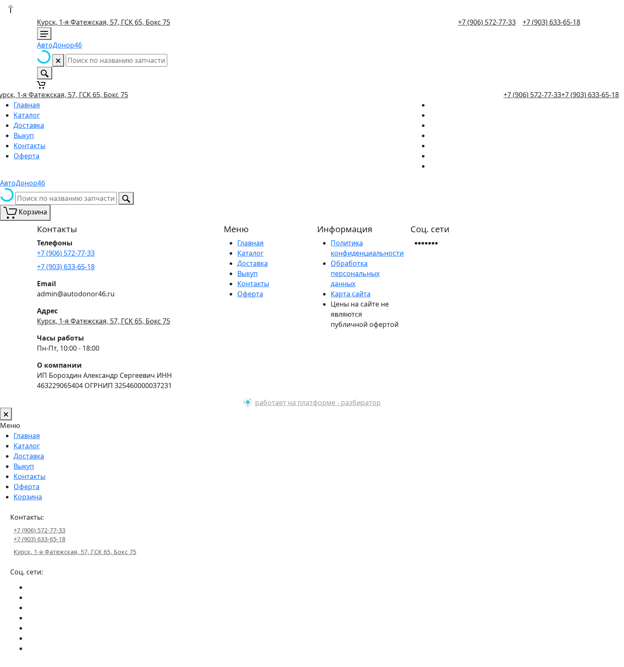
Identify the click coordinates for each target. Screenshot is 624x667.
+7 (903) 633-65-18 (551, 22)
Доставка (29, 125)
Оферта (26, 155)
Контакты (29, 145)
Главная (27, 105)
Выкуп (24, 135)
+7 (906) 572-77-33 (487, 22)
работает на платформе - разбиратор (318, 402)
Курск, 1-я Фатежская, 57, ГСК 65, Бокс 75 (103, 22)
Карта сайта (351, 293)
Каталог (27, 115)
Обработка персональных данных (355, 273)
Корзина (28, 496)
